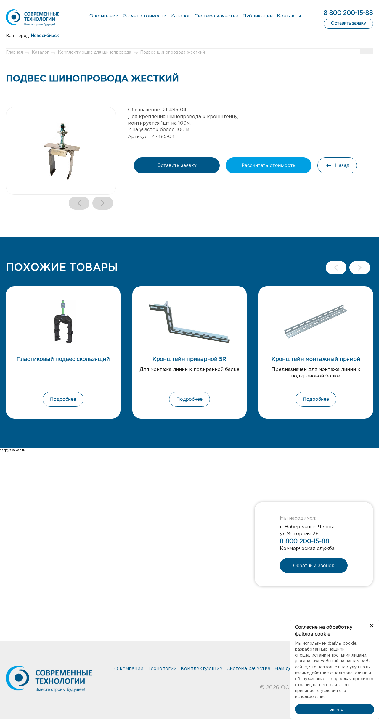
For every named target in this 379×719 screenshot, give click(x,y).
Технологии (161, 669)
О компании (103, 16)
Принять (335, 709)
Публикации (258, 16)
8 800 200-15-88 (348, 13)
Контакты (289, 16)
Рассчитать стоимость (269, 165)
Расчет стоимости (144, 16)
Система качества (216, 16)
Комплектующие (201, 669)
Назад (342, 165)
